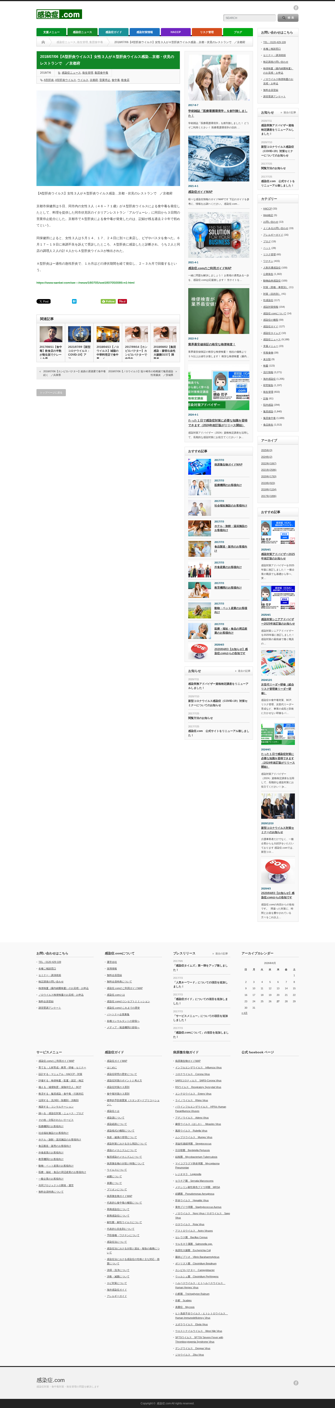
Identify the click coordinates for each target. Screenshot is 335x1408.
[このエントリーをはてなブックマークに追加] (74, 302)
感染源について (115, 1117)
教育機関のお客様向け (228, 587)
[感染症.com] (59, 17)
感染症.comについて (274, 313)
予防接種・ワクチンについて (123, 1235)
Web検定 (268, 215)
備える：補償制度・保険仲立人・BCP (60, 1087)
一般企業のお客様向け (51, 1178)
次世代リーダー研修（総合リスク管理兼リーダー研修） (277, 689)
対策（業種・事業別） (275, 287)
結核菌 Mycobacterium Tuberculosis (196, 1156)
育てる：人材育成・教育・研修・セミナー (62, 1067)
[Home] (43, 42)
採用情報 (112, 968)
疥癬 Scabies (183, 1300)
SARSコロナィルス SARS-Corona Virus (198, 1080)
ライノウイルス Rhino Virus (191, 1100)
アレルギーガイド (273, 234)
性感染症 (268, 300)
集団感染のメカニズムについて (124, 1156)
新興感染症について (118, 1215)
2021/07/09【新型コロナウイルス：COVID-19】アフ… (79, 352)
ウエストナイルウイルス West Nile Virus (198, 1331)
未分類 (267, 359)
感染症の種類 (270, 319)
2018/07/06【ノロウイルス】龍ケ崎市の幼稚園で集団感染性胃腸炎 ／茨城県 (140, 373)
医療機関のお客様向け (228, 485)
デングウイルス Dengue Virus (192, 1348)
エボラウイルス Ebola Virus (191, 1324)
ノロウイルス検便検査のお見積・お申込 (61, 994)
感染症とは (113, 1111)
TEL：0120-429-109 (274, 42)
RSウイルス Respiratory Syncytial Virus (198, 1087)
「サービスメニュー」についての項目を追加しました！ (200, 1018)
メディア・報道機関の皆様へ (123, 1027)
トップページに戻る (51, 392)
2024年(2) (266, 456)
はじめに (112, 1067)
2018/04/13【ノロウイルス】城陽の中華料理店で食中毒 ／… (108, 352)
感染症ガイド (114, 32)
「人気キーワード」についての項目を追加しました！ (200, 984)
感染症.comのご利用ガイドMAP (210, 268)
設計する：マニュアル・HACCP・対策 (60, 1074)
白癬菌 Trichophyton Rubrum (192, 1293)
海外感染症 (269, 378)
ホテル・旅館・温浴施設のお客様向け (230, 528)
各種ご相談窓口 (272, 48)
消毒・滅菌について (118, 1276)
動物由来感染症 (272, 280)
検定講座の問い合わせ (275, 61)
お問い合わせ (270, 221)
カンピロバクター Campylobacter (195, 1270)
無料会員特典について (119, 981)
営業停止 (104, 80)
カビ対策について (117, 1283)
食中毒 (116, 80)
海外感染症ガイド (117, 1289)
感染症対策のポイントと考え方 (124, 1080)
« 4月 (244, 1013)
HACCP (176, 32)
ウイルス (82, 80)
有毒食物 (268, 352)
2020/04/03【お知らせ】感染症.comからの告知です (231, 651)
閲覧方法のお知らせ (200, 718)
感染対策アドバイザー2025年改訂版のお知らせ (278, 556)
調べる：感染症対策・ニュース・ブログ (61, 1113)
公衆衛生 (268, 274)
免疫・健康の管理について (122, 1137)
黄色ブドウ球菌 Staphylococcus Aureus (198, 1207)
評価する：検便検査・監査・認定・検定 (61, 1080)
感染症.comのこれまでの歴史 (123, 1007)
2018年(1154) (268, 489)
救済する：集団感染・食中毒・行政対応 (61, 1093)
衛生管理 (87, 72)
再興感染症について (118, 1209)
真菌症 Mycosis (185, 1307)
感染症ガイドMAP (200, 192)
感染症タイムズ (272, 333)
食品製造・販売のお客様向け (230, 549)
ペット (267, 248)
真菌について (114, 1183)
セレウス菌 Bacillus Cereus (191, 1237)
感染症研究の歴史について (122, 1074)
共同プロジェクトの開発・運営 (56, 1185)
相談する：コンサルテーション (56, 1106)
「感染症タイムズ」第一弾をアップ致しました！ (200, 967)
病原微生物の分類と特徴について (125, 1163)
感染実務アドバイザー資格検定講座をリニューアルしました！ (218, 686)
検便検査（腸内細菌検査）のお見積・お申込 (64, 988)
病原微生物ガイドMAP (228, 464)
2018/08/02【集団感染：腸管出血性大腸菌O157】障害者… (165, 352)
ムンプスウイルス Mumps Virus (193, 1137)
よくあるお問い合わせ (275, 228)
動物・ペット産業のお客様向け (230, 610)
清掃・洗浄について (118, 1270)
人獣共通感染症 (272, 267)
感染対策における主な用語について (127, 1143)
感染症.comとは (116, 994)
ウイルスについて (117, 1169)
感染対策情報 (145, 32)
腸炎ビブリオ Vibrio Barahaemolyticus (197, 1257)
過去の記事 (244, 670)
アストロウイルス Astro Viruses (194, 1230)
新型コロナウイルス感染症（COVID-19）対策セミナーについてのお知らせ (217, 703)
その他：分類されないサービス (56, 1120)
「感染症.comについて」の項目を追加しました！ (201, 1035)
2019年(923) (268, 483)
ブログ (238, 32)
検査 (265, 365)
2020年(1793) (268, 476)
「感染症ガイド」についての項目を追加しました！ (200, 1001)
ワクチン (268, 261)
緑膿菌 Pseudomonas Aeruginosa (194, 1193)
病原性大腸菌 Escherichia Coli (193, 1250)
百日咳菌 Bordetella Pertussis (192, 1150)
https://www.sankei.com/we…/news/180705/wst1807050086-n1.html (85, 282)
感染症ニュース (82, 32)
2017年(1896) (268, 496)
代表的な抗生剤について (120, 1228)
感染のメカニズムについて (122, 1150)
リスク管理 (207, 32)
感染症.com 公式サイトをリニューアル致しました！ (218, 733)
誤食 (265, 398)
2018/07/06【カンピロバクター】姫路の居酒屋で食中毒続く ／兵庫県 (74, 373)
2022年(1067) (268, 463)
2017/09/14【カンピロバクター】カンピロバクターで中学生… (136, 352)
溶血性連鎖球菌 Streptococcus (193, 1143)
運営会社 (112, 962)
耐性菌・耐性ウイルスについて (124, 1222)
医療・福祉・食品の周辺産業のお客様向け (230, 631)
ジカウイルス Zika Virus (189, 1354)
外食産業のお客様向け (228, 567)
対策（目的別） (272, 293)
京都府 (94, 80)
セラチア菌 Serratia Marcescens (194, 1180)
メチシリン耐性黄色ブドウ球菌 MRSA (197, 1187)
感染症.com (50, 1380)
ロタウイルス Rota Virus (189, 1224)
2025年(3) (266, 450)
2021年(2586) (268, 469)
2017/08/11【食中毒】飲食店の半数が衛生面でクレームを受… (51, 352)
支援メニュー (51, 32)
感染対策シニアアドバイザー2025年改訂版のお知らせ (278, 621)
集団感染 (268, 411)
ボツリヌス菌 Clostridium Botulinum (195, 1263)
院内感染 (268, 404)
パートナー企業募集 (118, 1014)
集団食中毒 (101, 72)
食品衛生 (268, 424)
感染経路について (117, 1124)
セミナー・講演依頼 (274, 55)
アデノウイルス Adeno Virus (192, 1117)
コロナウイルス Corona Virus (192, 1074)
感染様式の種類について (120, 1130)
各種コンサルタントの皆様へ (123, 1021)
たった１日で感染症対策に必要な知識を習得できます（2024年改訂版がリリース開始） (278, 760)
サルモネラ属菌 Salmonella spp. (194, 1244)
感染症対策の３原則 (118, 1087)
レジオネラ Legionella (188, 1174)
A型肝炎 (49, 80)
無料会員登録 (270, 90)
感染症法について (117, 1241)
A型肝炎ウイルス (65, 80)
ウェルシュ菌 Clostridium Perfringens (197, 1276)
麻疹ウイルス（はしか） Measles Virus (198, 1124)
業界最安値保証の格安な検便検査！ (212, 344)
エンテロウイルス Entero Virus (193, 1093)
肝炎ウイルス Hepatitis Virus (192, 1200)
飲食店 (125, 80)
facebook (296, 7)
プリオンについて (117, 1189)
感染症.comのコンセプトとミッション (128, 1001)
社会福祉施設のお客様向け (230, 505)
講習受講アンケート (274, 96)
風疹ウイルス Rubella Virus (191, 1130)
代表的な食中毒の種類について (124, 1202)
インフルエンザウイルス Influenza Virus (198, 1067)
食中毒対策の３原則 (118, 1093)
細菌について (114, 1176)
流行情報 (268, 372)
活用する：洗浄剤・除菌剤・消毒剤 (59, 1100)
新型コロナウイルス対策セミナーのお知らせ (277, 830)
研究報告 (268, 385)
